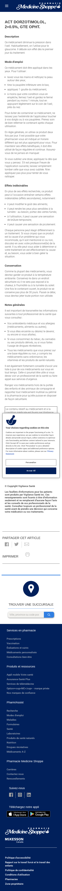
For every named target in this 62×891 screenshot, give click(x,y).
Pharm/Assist (15, 702)
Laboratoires (13, 733)
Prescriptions (14, 638)
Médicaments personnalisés (22, 652)
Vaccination (13, 643)
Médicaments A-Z (16, 751)
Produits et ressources (21, 666)
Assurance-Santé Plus (18, 679)
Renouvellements (16, 778)
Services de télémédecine (20, 683)
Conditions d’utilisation (17, 874)
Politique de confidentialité (19, 870)
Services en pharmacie (21, 630)
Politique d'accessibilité (18, 857)
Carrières (11, 769)
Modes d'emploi (15, 715)
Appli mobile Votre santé (20, 674)
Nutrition (11, 742)
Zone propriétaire (14, 883)
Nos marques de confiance (21, 693)
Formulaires (13, 724)
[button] (6, 545)
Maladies (11, 719)
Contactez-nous (15, 774)
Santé (10, 729)
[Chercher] (49, 615)
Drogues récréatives (17, 747)
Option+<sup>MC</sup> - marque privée (28, 688)
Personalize (31, 462)
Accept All (31, 471)
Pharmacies (11, 879)
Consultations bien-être (19, 657)
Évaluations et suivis (17, 647)
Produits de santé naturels (21, 738)
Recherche (12, 710)
